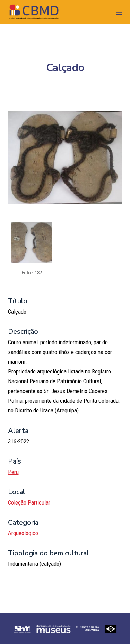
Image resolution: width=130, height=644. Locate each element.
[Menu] (119, 12)
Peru (13, 471)
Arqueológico (23, 533)
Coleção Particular (29, 502)
